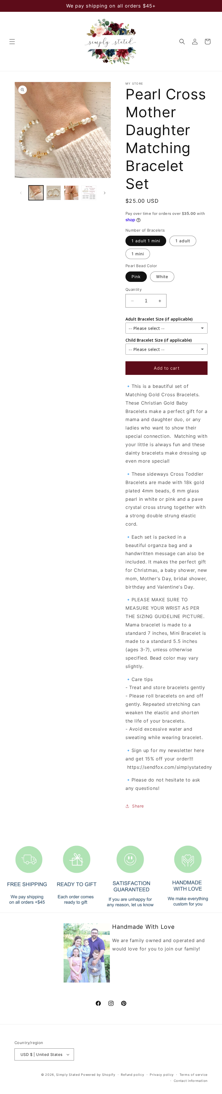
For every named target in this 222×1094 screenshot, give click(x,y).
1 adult (182, 240)
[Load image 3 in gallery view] (71, 192)
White (162, 276)
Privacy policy (162, 1075)
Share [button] (138, 805)
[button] (12, 41)
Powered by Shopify (98, 1075)
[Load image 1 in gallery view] (36, 192)
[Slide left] (20, 193)
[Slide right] (104, 193)
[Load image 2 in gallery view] (53, 192)
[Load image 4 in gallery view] (89, 192)
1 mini (138, 253)
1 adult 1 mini (146, 240)
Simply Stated (68, 1075)
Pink (136, 276)
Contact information (191, 1081)
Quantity (133, 289)
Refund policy (132, 1075)
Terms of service (194, 1075)
